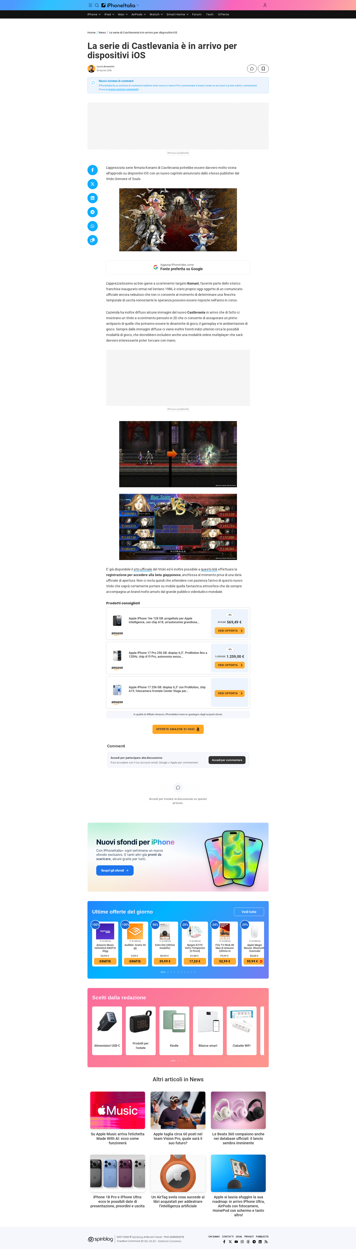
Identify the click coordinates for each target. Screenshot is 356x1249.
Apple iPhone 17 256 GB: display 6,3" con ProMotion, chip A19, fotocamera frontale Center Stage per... (167, 689)
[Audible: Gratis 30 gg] (135, 931)
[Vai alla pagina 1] (163, 972)
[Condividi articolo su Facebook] (92, 170)
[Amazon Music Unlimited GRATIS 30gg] (105, 931)
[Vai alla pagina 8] (188, 972)
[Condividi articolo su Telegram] (92, 212)
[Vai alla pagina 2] (168, 972)
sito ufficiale (143, 569)
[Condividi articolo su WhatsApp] (92, 226)
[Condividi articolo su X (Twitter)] (92, 184)
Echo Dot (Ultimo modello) (165, 946)
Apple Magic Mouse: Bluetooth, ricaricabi (255, 947)
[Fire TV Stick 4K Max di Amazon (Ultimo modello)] (225, 931)
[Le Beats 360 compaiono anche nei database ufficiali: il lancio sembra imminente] (238, 1110)
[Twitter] (230, 1241)
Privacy (249, 1236)
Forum (197, 14)
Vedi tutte (249, 912)
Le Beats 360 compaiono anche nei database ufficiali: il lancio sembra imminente (238, 1138)
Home (91, 32)
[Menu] (90, 5)
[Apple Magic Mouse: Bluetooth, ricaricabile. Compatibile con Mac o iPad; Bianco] (255, 931)
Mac (121, 14)
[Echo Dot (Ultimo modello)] (165, 931)
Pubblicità (262, 1236)
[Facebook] (224, 1241)
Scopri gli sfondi (112, 870)
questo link (209, 569)
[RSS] (266, 1241)
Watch (155, 14)
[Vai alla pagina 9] (191, 972)
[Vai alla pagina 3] (171, 972)
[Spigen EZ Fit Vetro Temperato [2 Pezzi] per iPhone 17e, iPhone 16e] (195, 931)
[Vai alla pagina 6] (181, 972)
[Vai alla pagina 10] (195, 972)
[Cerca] (97, 5)
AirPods (137, 14)
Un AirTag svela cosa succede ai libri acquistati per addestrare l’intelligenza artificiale (178, 1201)
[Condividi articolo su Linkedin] (92, 198)
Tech (210, 14)
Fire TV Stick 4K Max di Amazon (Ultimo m (224, 947)
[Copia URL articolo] (92, 240)
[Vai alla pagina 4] (174, 972)
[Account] (265, 5)
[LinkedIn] (260, 1241)
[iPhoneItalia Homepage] (118, 5)
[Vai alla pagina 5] (178, 972)
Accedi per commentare (227, 760)
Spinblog (137, 1237)
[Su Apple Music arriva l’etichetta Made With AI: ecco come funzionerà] (117, 1110)
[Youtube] (236, 1241)
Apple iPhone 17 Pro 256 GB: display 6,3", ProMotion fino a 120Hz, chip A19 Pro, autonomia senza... (168, 654)
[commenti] (252, 69)
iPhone (92, 14)
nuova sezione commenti (123, 89)
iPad (107, 14)
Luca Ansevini (105, 66)
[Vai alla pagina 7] (185, 972)
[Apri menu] (138, 5)
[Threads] (248, 1241)
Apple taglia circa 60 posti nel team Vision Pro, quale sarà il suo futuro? (177, 1138)
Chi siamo (214, 1236)
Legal (239, 1236)
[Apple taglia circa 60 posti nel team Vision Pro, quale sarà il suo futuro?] (178, 1110)
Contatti (228, 1236)
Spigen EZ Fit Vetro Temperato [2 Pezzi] (195, 947)
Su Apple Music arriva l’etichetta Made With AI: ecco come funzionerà (117, 1138)
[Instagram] (242, 1241)
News (102, 32)
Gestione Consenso (169, 1241)
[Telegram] (254, 1241)
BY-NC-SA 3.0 (148, 1241)
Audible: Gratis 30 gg (135, 946)
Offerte (223, 14)
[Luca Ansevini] (91, 69)
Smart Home (176, 14)
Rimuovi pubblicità (178, 152)
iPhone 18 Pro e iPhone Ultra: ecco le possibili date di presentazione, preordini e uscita (117, 1201)
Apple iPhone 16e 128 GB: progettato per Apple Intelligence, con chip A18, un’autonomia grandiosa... (164, 620)
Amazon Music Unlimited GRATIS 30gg (105, 947)
